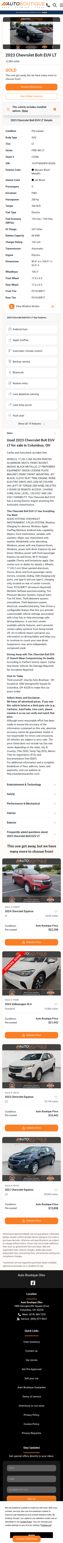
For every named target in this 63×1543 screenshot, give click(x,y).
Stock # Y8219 (12, 1092)
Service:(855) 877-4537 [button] (34, 1318)
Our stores (31, 1360)
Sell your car (31, 1378)
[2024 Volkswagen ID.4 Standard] (31, 973)
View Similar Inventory (31, 96)
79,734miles (51, 1101)
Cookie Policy (31, 1424)
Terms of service (31, 1396)
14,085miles (51, 1008)
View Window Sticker (27, 306)
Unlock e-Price (33, 942)
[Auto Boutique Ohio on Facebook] (31, 1283)
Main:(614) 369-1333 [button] (34, 1314)
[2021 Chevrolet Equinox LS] (31, 1159)
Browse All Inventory (31, 87)
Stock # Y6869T (12, 907)
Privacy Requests (31, 1433)
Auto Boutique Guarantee (31, 1387)
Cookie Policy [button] (26, 1522)
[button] (48, 5)
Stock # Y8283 (12, 1000)
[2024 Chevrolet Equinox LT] (31, 880)
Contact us (31, 1350)
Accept (31, 1535)
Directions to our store (31, 1405)
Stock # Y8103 (12, 1185)
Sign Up (31, 1498)
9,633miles (51, 915)
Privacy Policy (31, 1414)
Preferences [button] (46, 1525)
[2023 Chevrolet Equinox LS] (31, 1066)
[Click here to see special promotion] (31, 12)
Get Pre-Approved (31, 1369)
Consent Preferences (26, 1538)
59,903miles (51, 1194)
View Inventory (31, 1341)
